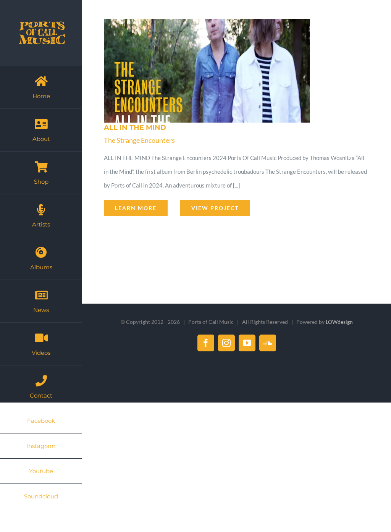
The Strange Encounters (139, 140)
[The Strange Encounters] (234, 71)
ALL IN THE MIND (135, 127)
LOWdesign (339, 322)
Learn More (136, 208)
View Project (215, 208)
